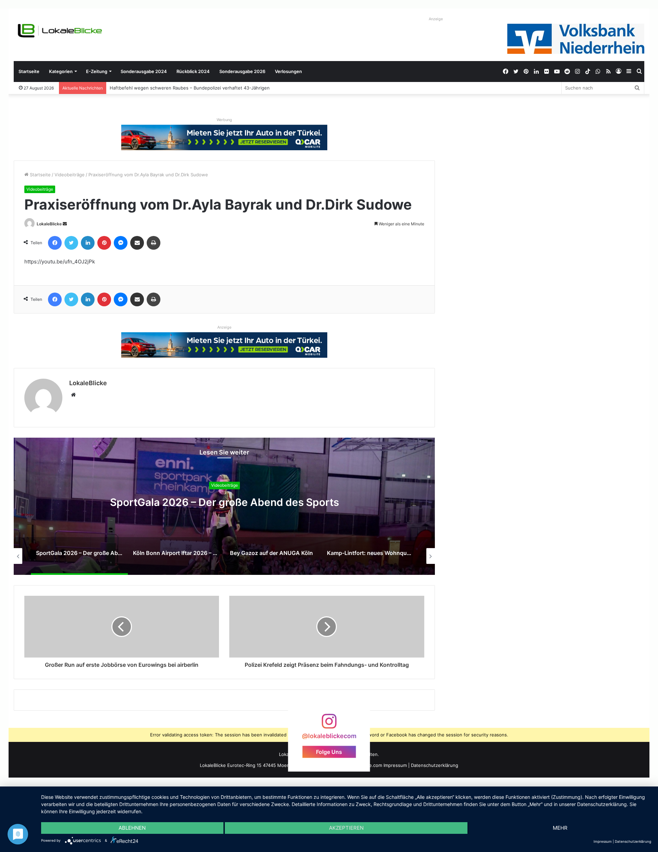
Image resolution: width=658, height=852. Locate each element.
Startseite (29, 71)
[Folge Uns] (329, 724)
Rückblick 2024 (193, 71)
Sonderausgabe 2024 (144, 71)
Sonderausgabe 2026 (242, 71)
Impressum (395, 765)
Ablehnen (132, 828)
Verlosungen (288, 71)
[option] (224, 506)
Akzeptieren (346, 828)
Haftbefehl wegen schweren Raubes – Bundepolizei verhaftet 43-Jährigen (190, 88)
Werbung (224, 119)
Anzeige (436, 18)
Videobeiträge (69, 174)
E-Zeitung (96, 71)
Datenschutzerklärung (434, 765)
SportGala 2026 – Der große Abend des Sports (224, 502)
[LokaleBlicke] (60, 30)
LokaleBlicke (49, 223)
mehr (560, 828)
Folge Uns (329, 751)
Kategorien (61, 71)
